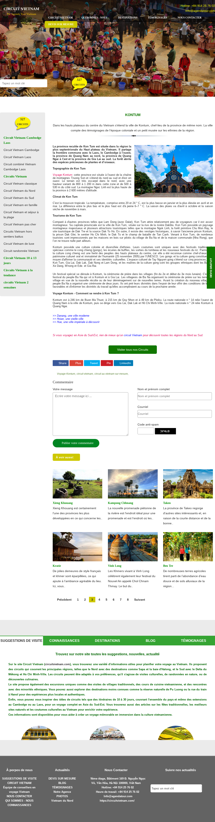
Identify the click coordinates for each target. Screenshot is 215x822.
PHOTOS (62, 796)
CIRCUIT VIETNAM (19, 783)
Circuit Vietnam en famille (20, 205)
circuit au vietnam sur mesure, (111, 373)
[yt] (191, 779)
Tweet (93, 363)
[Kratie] (77, 546)
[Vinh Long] (132, 546)
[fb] (169, 779)
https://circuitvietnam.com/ (117, 800)
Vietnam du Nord (62, 800)
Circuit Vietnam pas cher (20, 224)
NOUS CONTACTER (19, 796)
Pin (108, 363)
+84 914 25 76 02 (203, 5)
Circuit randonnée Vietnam (21, 250)
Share (62, 363)
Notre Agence (62, 791)
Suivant (139, 599)
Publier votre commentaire (77, 443)
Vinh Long (114, 565)
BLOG (62, 783)
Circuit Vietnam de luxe (19, 243)
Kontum (132, 115)
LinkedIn (125, 363)
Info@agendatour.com (200, 10)
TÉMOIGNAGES (62, 787)
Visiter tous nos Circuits (132, 349)
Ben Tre (168, 565)
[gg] (184, 779)
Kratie (57, 565)
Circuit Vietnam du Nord (19, 190)
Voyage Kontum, (66, 373)
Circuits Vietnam (15, 176)
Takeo (167, 503)
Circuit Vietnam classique (20, 183)
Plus (78, 363)
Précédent (64, 599)
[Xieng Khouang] (77, 483)
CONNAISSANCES (19, 805)
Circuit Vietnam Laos (17, 157)
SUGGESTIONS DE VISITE (19, 778)
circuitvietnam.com (57, 664)
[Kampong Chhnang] (132, 483)
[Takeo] (188, 483)
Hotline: (107, 787)
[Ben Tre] (188, 546)
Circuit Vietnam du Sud (19, 198)
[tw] (177, 779)
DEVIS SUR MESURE (62, 778)
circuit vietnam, (85, 373)
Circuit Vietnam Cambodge (21, 150)
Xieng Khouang (63, 503)
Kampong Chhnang (120, 503)
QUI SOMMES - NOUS (19, 800)
